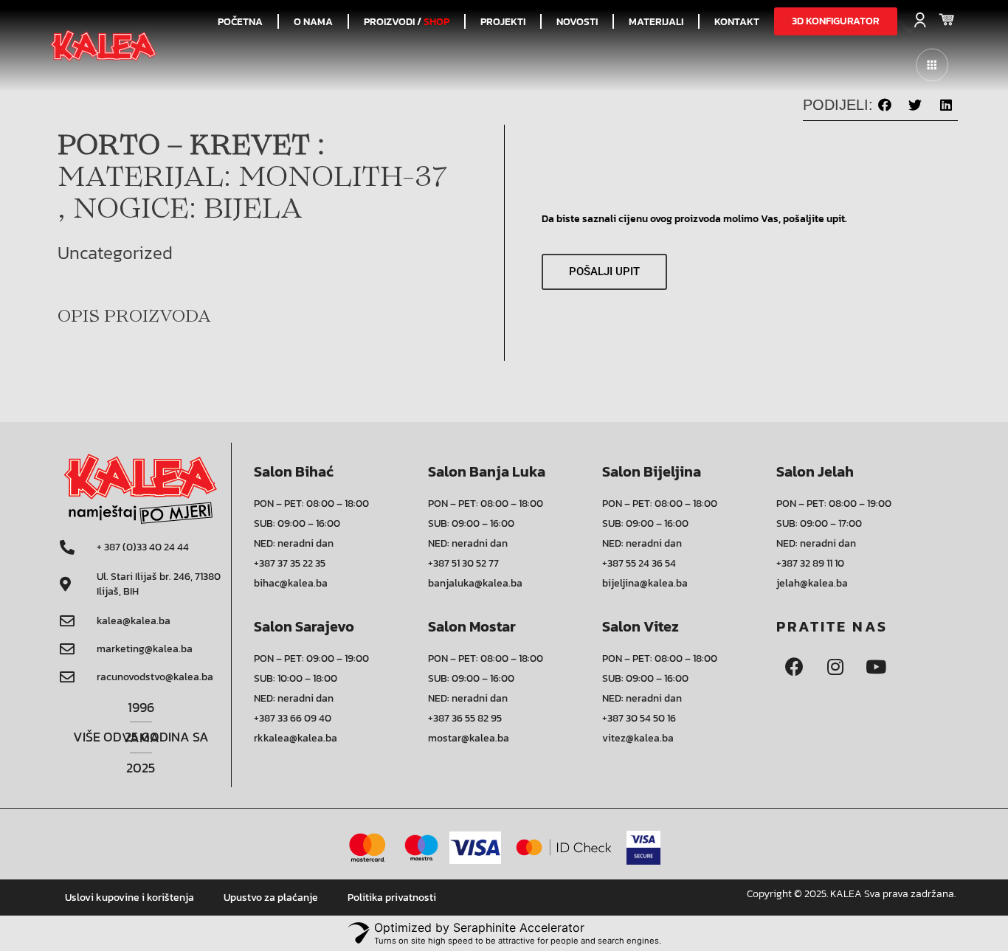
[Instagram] (835, 667)
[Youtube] (875, 667)
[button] (835, 21)
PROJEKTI (502, 21)
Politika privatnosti (392, 897)
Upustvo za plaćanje (271, 897)
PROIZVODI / (406, 21)
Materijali (656, 21)
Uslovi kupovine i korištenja (129, 897)
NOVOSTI (577, 21)
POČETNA (240, 21)
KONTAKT (736, 21)
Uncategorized (115, 253)
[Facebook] (794, 667)
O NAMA (313, 21)
